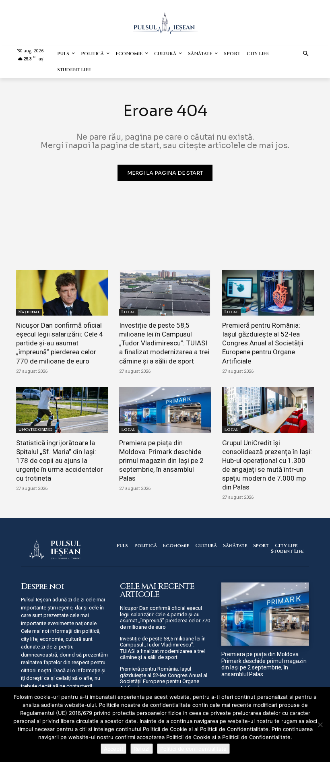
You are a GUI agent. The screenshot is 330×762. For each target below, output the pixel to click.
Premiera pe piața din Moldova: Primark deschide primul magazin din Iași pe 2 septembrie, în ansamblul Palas (161, 460)
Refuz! (142, 748)
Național (29, 312)
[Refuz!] (320, 725)
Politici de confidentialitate (193, 748)
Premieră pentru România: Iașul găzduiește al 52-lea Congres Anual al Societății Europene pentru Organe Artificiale (262, 343)
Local (128, 312)
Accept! (113, 748)
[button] (306, 54)
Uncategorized (36, 429)
